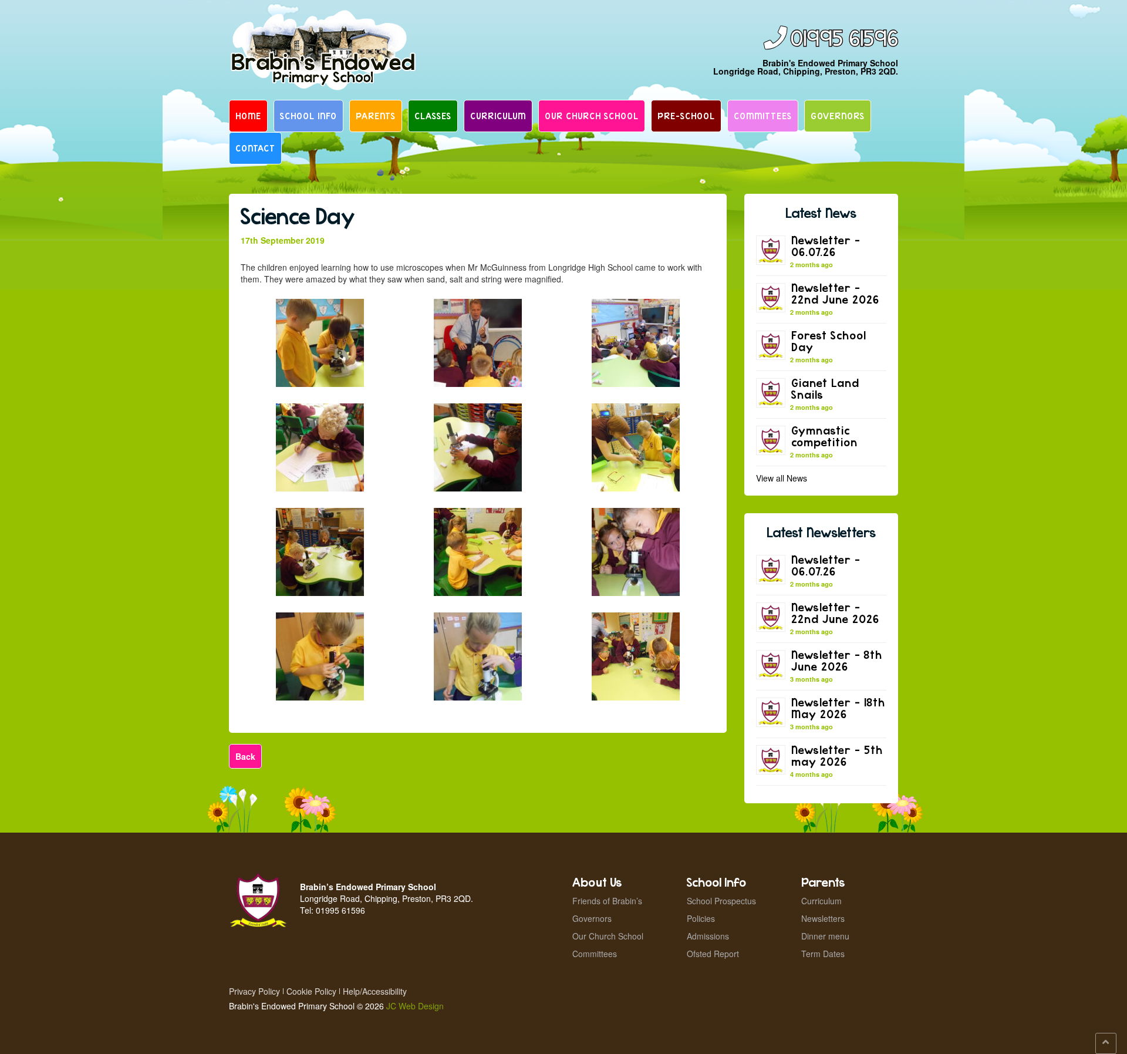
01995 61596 (844, 39)
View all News (781, 478)
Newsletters (823, 918)
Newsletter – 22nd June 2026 (835, 293)
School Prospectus (721, 901)
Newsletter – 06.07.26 (826, 245)
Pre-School (686, 115)
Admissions (708, 936)
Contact (255, 148)
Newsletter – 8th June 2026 (836, 660)
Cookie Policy (311, 991)
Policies (701, 918)
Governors (838, 115)
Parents (376, 115)
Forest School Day (828, 340)
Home (248, 115)
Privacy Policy (254, 991)
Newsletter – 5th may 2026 (837, 755)
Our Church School (592, 115)
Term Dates (823, 953)
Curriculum (498, 115)
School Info (308, 115)
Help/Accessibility (375, 991)
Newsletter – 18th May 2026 (838, 707)
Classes (432, 115)
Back (245, 756)
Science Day (298, 216)
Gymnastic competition (824, 436)
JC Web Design (415, 1006)
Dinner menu (825, 936)
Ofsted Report (713, 953)
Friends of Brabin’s (607, 901)
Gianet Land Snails (825, 388)
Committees (763, 115)
